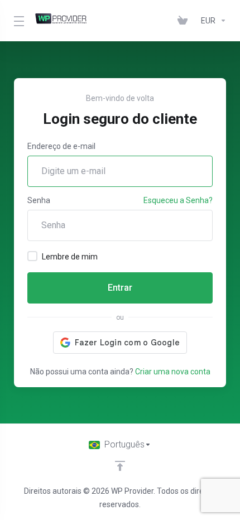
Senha (38, 200)
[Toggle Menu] (17, 20)
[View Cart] (184, 21)
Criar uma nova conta (172, 371)
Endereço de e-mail (61, 146)
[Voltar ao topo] (120, 465)
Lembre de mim (70, 256)
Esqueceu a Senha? (178, 200)
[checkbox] (32, 256)
